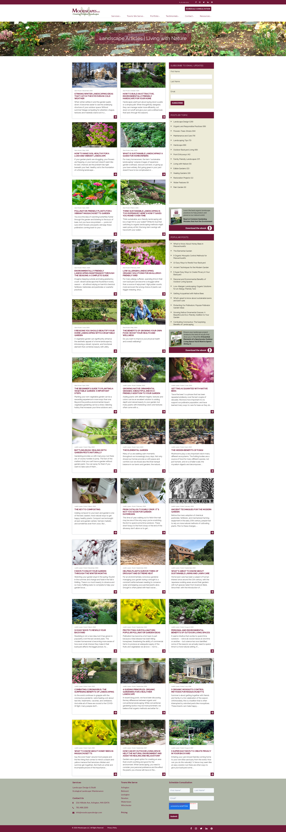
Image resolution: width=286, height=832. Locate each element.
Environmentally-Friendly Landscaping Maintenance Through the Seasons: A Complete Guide (94, 273)
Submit (173, 816)
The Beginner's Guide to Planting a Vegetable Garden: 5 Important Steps (93, 390)
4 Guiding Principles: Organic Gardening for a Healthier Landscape (139, 691)
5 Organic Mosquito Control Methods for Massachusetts (190, 257)
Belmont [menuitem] (125, 791)
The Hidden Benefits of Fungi (187, 450)
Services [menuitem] (115, 16)
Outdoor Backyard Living (185, 150)
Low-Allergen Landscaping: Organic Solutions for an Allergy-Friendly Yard (142, 273)
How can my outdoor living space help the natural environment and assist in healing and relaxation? (142, 753)
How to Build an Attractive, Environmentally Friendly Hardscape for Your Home (138, 96)
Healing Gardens (181, 173)
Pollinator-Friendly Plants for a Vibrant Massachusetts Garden (92, 212)
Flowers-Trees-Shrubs (184, 131)
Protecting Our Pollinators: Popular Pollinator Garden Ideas (191, 306)
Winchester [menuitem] (126, 805)
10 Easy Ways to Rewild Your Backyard (189, 263)
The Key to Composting (87, 509)
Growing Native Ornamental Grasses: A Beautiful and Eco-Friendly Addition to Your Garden (191, 314)
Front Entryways (181, 154)
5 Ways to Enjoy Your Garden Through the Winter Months (90, 572)
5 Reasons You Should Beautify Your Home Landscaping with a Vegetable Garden (94, 332)
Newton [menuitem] (124, 798)
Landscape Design (183, 122)
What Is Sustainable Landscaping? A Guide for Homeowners (143, 154)
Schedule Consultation (198, 9)
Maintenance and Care (184, 136)
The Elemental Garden (182, 251)
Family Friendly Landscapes (186, 159)
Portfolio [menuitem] (154, 16)
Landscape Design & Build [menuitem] (84, 788)
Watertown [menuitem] (126, 802)
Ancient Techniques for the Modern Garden (191, 267)
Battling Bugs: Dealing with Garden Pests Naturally (90, 451)
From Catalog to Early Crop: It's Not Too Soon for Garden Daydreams (141, 511)
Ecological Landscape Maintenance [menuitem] (88, 791)
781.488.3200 (185, 2)
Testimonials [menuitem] (172, 16)
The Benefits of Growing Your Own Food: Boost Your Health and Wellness (142, 332)
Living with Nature (182, 164)
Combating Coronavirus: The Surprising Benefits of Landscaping (189, 323)
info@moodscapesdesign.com (89, 813)
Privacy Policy (112, 828)
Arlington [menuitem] (125, 788)
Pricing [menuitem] (124, 813)
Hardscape (179, 145)
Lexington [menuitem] (125, 795)
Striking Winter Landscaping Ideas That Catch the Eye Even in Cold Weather (93, 96)
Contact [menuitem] (189, 16)
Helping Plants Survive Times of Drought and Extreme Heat (140, 572)
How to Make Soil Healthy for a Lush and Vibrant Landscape (91, 154)
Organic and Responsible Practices (189, 126)
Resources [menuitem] (205, 16)
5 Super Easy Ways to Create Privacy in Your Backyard (191, 273)
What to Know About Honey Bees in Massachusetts (188, 245)
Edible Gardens (181, 168)
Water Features (181, 182)
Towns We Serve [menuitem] (135, 16)
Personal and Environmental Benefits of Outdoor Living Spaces (189, 280)
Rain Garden (179, 187)
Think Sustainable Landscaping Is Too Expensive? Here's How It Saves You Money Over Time (142, 213)
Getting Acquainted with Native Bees (188, 293)
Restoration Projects (183, 178)
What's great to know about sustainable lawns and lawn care (192, 299)
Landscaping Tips (182, 140)
